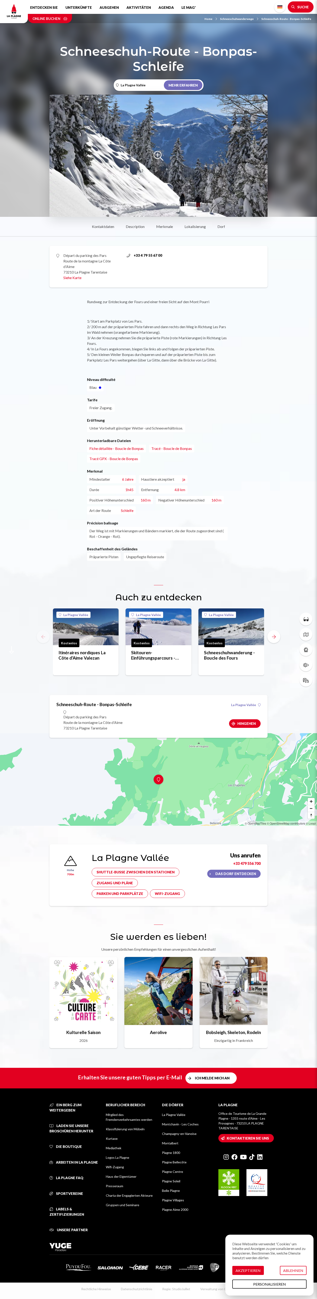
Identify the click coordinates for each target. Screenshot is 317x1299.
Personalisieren (269, 1284)
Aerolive (158, 1032)
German (279, 7)
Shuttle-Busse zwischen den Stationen (136, 872)
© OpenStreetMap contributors (286, 823)
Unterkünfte (78, 7)
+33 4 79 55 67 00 (148, 255)
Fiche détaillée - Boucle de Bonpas (116, 448)
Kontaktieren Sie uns (248, 1138)
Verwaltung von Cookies (218, 1289)
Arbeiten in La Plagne (76, 1162)
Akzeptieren (248, 1270)
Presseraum (114, 1186)
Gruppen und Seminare (122, 1205)
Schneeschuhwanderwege (237, 19)
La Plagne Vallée (75, 615)
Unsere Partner (72, 1230)
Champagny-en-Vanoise (179, 1134)
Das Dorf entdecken (235, 874)
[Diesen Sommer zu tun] (305, 619)
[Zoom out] (311, 808)
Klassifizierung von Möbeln (125, 1129)
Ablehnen (293, 1270)
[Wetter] (305, 664)
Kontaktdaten (103, 226)
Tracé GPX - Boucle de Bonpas (113, 458)
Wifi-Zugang (167, 893)
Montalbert (170, 1143)
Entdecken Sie (44, 7)
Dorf (221, 226)
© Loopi (311, 823)
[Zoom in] (311, 801)
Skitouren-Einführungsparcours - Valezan (153, 655)
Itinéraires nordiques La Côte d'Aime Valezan (82, 655)
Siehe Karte (72, 277)
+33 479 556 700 (247, 863)
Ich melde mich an (212, 1078)
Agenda (166, 7)
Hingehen (246, 723)
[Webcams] (305, 649)
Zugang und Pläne (115, 883)
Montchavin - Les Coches (180, 1124)
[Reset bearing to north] (311, 815)
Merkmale (164, 226)
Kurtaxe (112, 1138)
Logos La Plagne (117, 1157)
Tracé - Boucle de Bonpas (171, 448)
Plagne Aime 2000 (175, 1210)
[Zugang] (305, 680)
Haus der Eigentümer (121, 1176)
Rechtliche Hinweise (96, 1289)
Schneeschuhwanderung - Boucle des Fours (229, 655)
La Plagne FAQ (69, 1178)
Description (135, 226)
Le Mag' (188, 7)
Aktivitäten (138, 7)
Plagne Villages (173, 1200)
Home (208, 19)
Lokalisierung (195, 226)
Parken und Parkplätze (120, 893)
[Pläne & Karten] (305, 634)
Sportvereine (69, 1193)
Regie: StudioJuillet (176, 1289)
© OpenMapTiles (255, 823)
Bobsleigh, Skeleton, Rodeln (233, 1032)
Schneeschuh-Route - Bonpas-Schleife (286, 19)
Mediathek (113, 1148)
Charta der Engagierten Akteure (129, 1195)
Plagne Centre (172, 1172)
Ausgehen (109, 7)
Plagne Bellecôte (174, 1162)
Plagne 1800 (171, 1153)
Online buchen (46, 18)
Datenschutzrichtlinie (136, 1289)
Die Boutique (68, 1146)
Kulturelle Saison (83, 1032)
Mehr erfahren (183, 85)
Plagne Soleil (171, 1181)
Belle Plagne (171, 1191)
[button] (273, 636)
